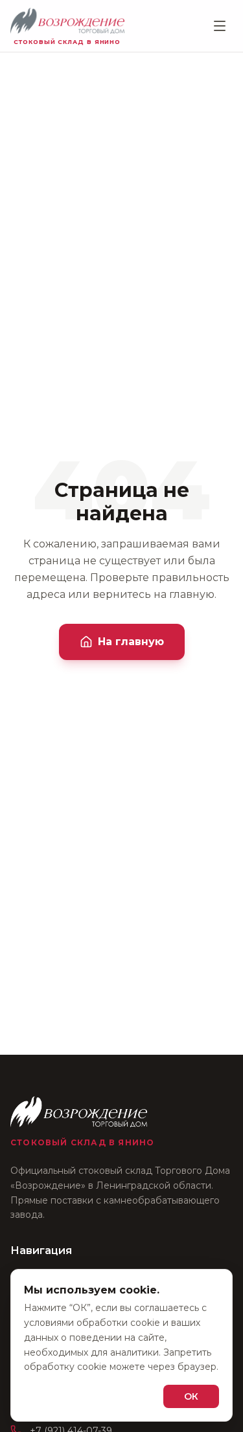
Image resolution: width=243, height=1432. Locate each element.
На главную (131, 641)
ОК (191, 1396)
